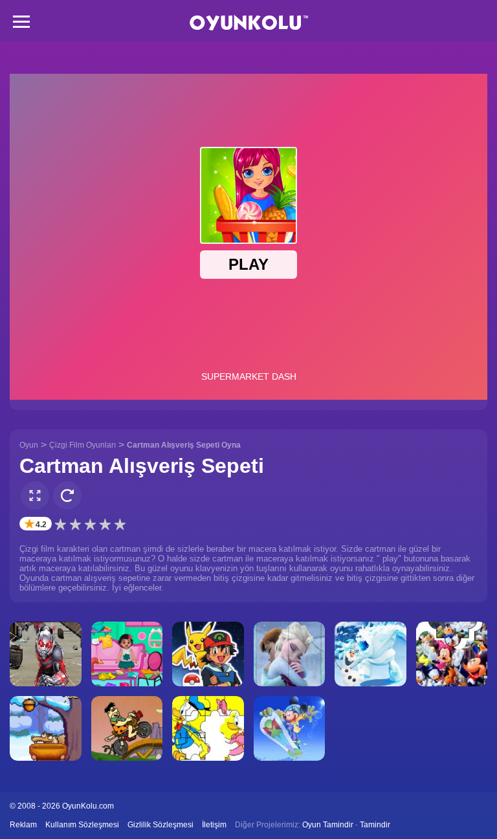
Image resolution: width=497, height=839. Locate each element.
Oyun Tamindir (327, 824)
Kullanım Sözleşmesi (82, 824)
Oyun (28, 445)
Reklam (23, 824)
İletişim (214, 824)
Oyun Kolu (249, 23)
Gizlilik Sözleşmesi (160, 824)
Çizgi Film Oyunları (82, 445)
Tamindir (375, 824)
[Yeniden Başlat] (67, 495)
